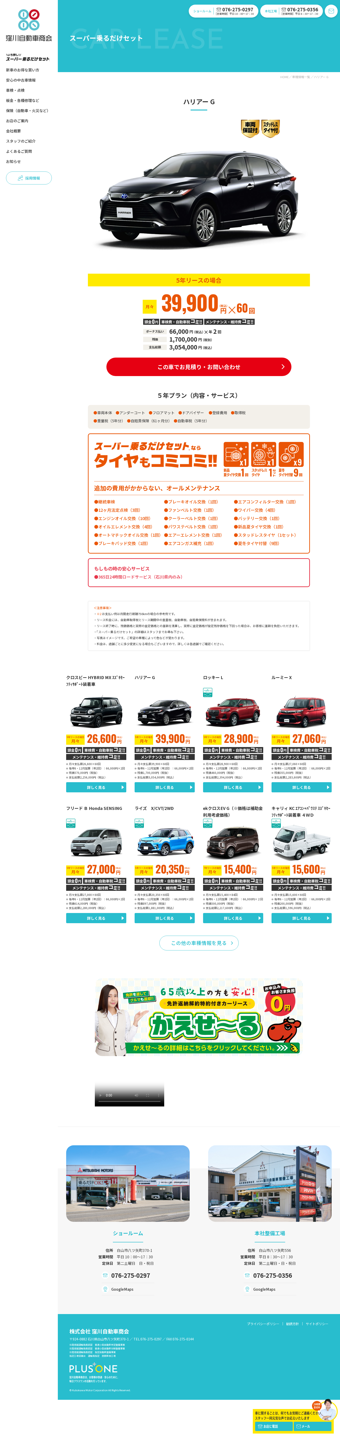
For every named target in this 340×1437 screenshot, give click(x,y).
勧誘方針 (292, 1323)
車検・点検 (15, 90)
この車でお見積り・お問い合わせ (199, 367)
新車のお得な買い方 (22, 70)
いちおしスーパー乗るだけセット (28, 57)
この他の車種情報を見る (199, 942)
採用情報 (32, 178)
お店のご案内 (17, 120)
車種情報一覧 (301, 77)
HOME (284, 77)
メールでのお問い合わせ (331, 11)
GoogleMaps (122, 1289)
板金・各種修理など (22, 100)
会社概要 (13, 131)
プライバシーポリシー (263, 1323)
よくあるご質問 (19, 151)
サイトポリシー (317, 1323)
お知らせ (13, 161)
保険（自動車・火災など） (28, 110)
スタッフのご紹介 (21, 141)
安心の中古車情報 (21, 80)
